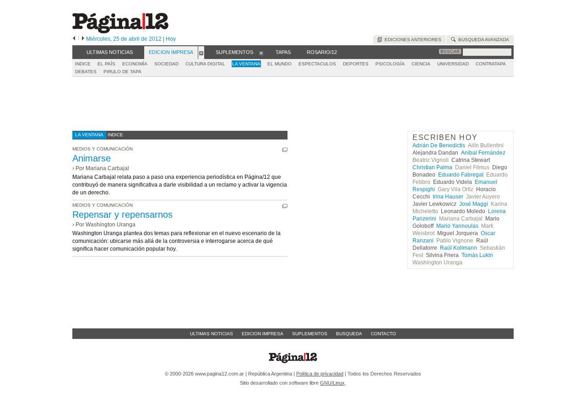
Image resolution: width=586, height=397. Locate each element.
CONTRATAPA (491, 63)
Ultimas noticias (211, 333)
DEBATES (86, 71)
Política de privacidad (319, 373)
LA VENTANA (246, 63)
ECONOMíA (134, 63)
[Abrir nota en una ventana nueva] (285, 149)
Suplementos (309, 333)
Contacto (383, 333)
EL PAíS (106, 63)
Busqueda (349, 333)
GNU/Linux (332, 383)
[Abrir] (201, 52)
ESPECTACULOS (317, 63)
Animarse (91, 158)
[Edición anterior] (74, 39)
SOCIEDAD (166, 63)
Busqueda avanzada (482, 39)
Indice (83, 63)
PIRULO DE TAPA (122, 71)
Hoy (171, 39)
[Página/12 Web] (120, 31)
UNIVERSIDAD (453, 63)
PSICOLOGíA (390, 63)
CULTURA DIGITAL (205, 63)
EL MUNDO (279, 63)
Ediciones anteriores (411, 39)
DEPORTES (356, 63)
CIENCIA (421, 63)
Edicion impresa (262, 333)
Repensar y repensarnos (122, 214)
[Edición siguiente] (83, 39)
